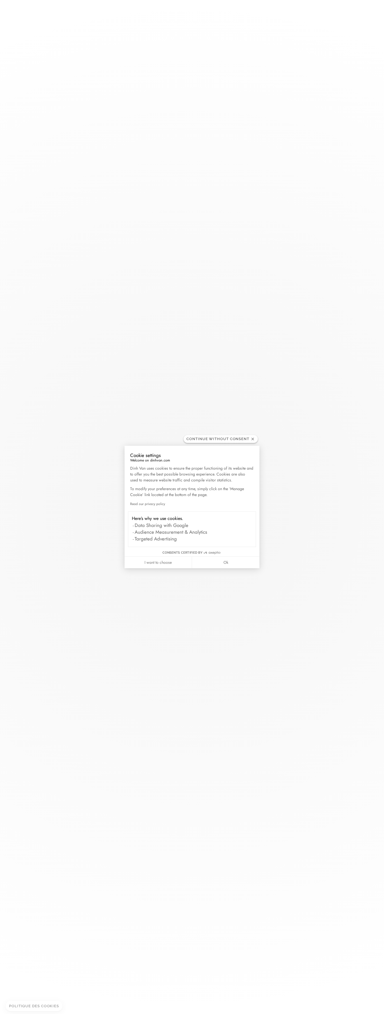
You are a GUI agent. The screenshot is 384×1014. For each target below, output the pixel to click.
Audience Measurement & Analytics (171, 532)
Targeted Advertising (156, 538)
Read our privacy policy (147, 503)
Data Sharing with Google (161, 525)
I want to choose (158, 562)
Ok (225, 562)
